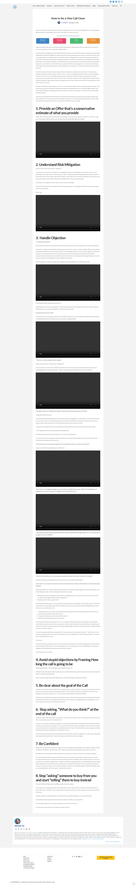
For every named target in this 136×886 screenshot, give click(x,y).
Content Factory (71, 35)
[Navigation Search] (121, 6)
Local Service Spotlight (31, 832)
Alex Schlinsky (47, 72)
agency (65, 176)
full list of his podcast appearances (95, 838)
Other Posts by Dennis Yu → (113, 841)
